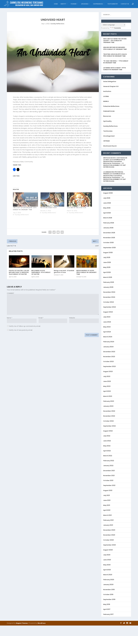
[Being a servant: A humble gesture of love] (64, 261)
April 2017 (106, 609)
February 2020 (108, 580)
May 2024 (107, 327)
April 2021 (106, 510)
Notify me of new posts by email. (21, 330)
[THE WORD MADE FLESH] (52, 199)
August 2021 (107, 490)
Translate (117, 28)
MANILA (106, 101)
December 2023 (109, 352)
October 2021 (108, 480)
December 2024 (109, 292)
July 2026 (106, 198)
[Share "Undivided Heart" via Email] (58, 232)
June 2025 (107, 262)
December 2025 (109, 233)
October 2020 (108, 540)
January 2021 (108, 525)
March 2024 (107, 337)
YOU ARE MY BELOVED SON (76, 208)
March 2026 (107, 218)
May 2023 (106, 386)
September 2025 (109, 248)
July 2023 (106, 376)
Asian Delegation (109, 81)
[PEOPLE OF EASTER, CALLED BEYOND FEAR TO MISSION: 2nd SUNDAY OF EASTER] (19, 261)
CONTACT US (125, 4)
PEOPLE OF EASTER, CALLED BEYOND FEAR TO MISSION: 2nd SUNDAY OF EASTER (19, 272)
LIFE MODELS (84, 4)
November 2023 (109, 357)
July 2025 (106, 257)
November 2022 (109, 416)
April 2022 (107, 451)
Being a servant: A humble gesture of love (64, 271)
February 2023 (108, 401)
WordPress (42, 623)
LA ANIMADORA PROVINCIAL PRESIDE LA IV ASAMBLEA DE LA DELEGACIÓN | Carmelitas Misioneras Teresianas (114, 174)
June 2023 (107, 381)
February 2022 (108, 461)
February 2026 (108, 223)
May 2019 (106, 604)
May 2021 (106, 505)
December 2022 (109, 411)
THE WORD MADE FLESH (48, 208)
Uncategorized (108, 136)
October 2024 (108, 302)
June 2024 (107, 322)
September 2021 (109, 485)
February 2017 (108, 614)
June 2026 (107, 203)
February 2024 (108, 342)
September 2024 (109, 307)
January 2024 (108, 347)
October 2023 (108, 362)
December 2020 (109, 530)
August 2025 (108, 253)
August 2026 (108, 193)
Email (41, 318)
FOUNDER (73, 4)
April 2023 (107, 391)
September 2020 (109, 545)
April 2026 (107, 213)
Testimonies (107, 131)
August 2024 (108, 312)
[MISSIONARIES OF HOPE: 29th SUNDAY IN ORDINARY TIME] (86, 261)
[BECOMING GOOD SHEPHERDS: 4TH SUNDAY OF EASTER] (41, 261)
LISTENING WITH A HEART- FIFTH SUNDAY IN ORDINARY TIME (114, 69)
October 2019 (108, 594)
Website (72, 318)
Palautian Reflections (111, 106)
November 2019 (109, 590)
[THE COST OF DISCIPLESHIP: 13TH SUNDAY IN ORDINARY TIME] (25, 199)
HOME (56, 4)
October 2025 (108, 243)
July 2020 (106, 555)
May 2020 (107, 565)
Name (9, 318)
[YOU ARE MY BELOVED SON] (79, 199)
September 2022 (109, 426)
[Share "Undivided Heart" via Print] (62, 232)
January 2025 (108, 287)
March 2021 (107, 515)
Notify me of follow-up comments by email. (25, 326)
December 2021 (109, 471)
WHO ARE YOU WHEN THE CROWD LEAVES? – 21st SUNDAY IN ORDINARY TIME (115, 40)
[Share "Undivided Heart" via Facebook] (50, 232)
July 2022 (106, 436)
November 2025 (109, 238)
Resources (107, 116)
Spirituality (107, 121)
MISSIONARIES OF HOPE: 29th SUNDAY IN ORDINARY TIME (86, 272)
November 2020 (109, 535)
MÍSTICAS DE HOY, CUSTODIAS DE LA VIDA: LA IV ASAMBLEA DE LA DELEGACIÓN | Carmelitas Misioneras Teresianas (115, 160)
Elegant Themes (22, 623)
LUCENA (106, 96)
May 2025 (106, 267)
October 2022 (108, 421)
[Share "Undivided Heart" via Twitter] (54, 232)
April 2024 (107, 332)
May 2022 (106, 446)
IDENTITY (63, 4)
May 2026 (106, 208)
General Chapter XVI (111, 86)
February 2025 (108, 282)
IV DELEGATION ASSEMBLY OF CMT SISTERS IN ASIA (114, 165)
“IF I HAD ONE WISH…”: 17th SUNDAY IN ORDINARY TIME (115, 62)
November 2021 (109, 476)
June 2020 (107, 560)
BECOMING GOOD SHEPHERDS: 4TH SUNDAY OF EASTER (41, 272)
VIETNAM (106, 141)
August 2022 (108, 431)
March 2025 (107, 277)
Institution (107, 91)
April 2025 (107, 272)
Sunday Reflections (57, 24)
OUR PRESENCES (98, 4)
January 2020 (108, 585)
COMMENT (10, 293)
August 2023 (108, 371)
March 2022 (107, 456)
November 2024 (109, 297)
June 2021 (106, 500)
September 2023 (109, 366)
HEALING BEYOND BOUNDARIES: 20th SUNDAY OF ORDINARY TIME (115, 48)
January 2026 (108, 228)
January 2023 (108, 406)
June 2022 (107, 441)
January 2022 (108, 466)
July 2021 (106, 495)
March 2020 (107, 575)
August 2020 (108, 550)
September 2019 (109, 599)
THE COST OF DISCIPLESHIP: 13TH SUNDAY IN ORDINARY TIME (24, 209)
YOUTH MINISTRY (112, 4)
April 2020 (107, 570)
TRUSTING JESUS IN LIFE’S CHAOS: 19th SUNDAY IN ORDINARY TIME (115, 55)
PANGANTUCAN (108, 111)
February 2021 (108, 520)
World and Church (110, 146)
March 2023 (107, 396)
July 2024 (106, 317)
